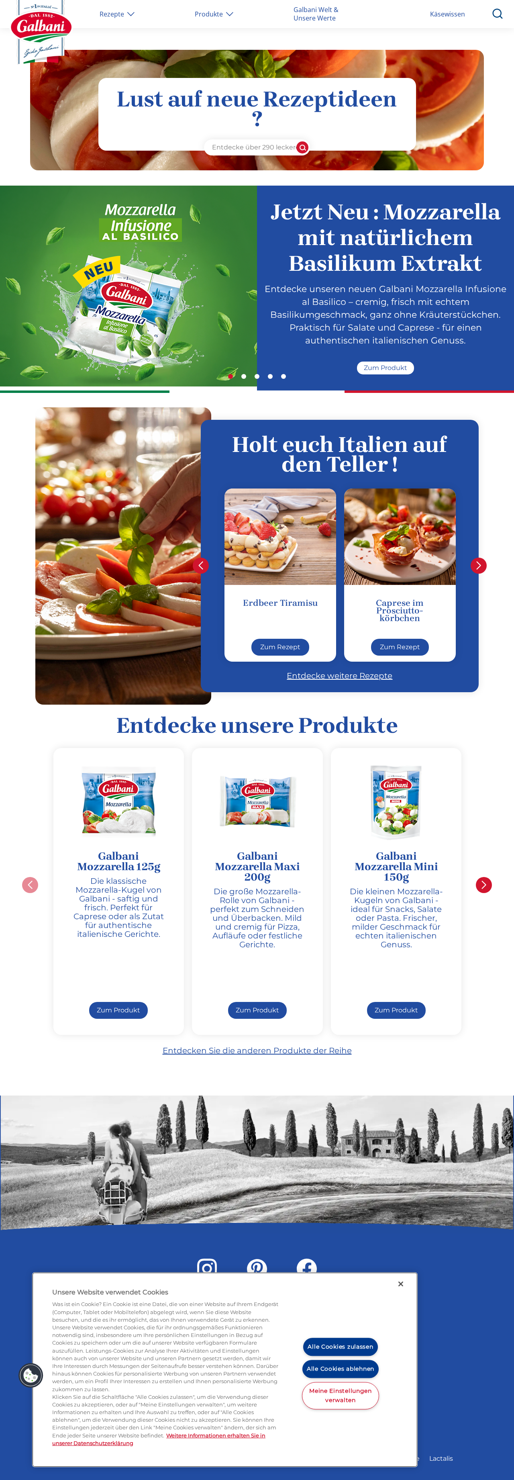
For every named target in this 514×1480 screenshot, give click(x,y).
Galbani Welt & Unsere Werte (316, 13)
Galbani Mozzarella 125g (118, 861)
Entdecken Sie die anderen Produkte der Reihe (257, 1050)
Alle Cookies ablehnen (340, 1368)
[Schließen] (401, 1284)
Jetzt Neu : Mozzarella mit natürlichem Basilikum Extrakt (385, 237)
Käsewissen (447, 14)
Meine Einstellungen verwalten (340, 1395)
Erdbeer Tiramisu (280, 603)
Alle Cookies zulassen (340, 1347)
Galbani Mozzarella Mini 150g (396, 866)
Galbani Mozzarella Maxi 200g (257, 866)
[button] (230, 376)
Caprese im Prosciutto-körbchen (400, 610)
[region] (225, 1369)
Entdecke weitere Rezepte (339, 675)
